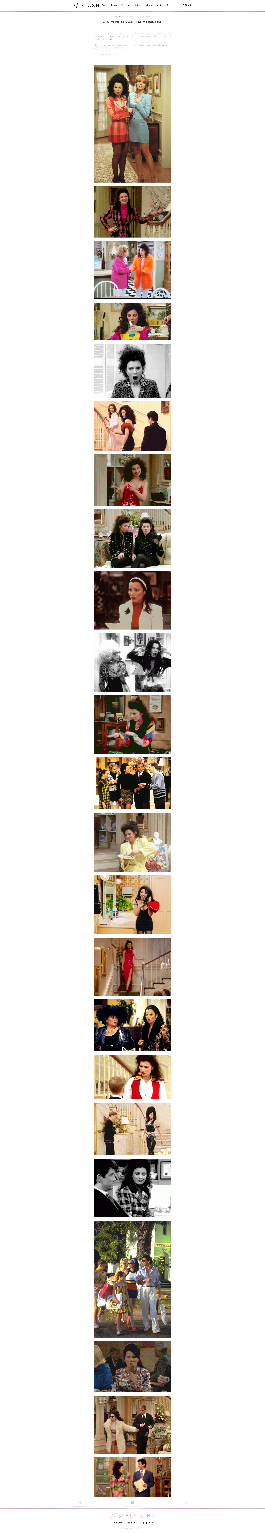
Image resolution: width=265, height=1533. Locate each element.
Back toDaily (132, 1506)
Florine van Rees (136, 16)
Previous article (80, 1506)
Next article (186, 1506)
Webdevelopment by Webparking (132, 1528)
